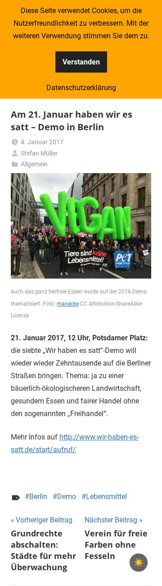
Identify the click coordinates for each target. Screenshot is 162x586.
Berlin (38, 496)
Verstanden (81, 62)
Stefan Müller (39, 153)
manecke (68, 304)
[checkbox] (139, 563)
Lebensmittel (106, 496)
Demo (66, 496)
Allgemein (34, 164)
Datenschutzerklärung (81, 87)
